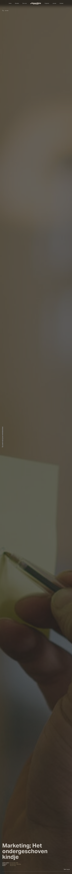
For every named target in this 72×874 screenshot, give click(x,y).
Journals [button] (6, 10)
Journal (68, 869)
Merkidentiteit (13, 864)
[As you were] (35, 3)
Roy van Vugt (13, 865)
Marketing (19, 864)
